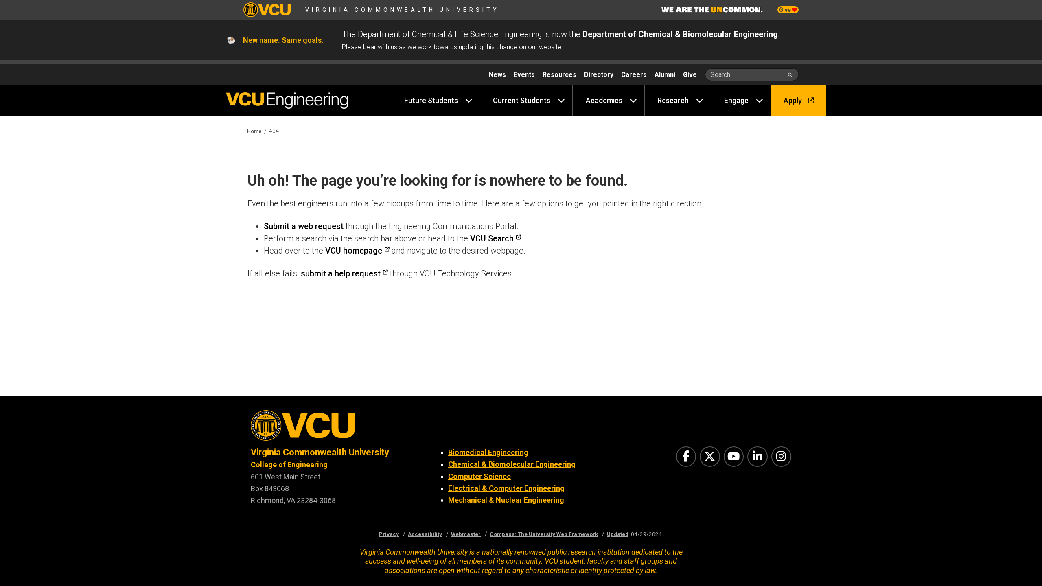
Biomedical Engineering (488, 452)
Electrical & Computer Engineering (506, 488)
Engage (736, 100)
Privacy (389, 534)
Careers (634, 75)
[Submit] (790, 74)
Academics (604, 100)
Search (720, 75)
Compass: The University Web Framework (544, 534)
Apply (793, 100)
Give (785, 10)
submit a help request (341, 273)
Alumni (665, 75)
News (497, 75)
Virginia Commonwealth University (402, 10)
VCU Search (492, 238)
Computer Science (479, 476)
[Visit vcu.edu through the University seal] (331, 428)
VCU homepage (353, 251)
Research (673, 100)
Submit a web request (304, 226)
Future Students (431, 100)
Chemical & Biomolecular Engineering (512, 464)
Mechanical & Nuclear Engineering (506, 500)
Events (524, 75)
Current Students (521, 100)
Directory (598, 75)
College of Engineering (289, 464)
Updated (617, 534)
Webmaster (466, 534)
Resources (559, 75)
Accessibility (425, 534)
